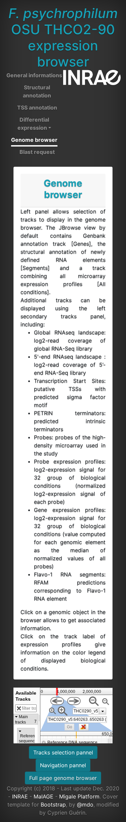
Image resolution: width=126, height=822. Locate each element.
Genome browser (34, 139)
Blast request (37, 152)
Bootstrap (53, 804)
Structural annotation (37, 91)
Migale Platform (79, 796)
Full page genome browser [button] (63, 778)
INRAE (20, 796)
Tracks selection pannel (63, 752)
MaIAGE (43, 796)
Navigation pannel (63, 765)
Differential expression (33, 123)
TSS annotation (37, 107)
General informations (34, 75)
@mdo (85, 804)
